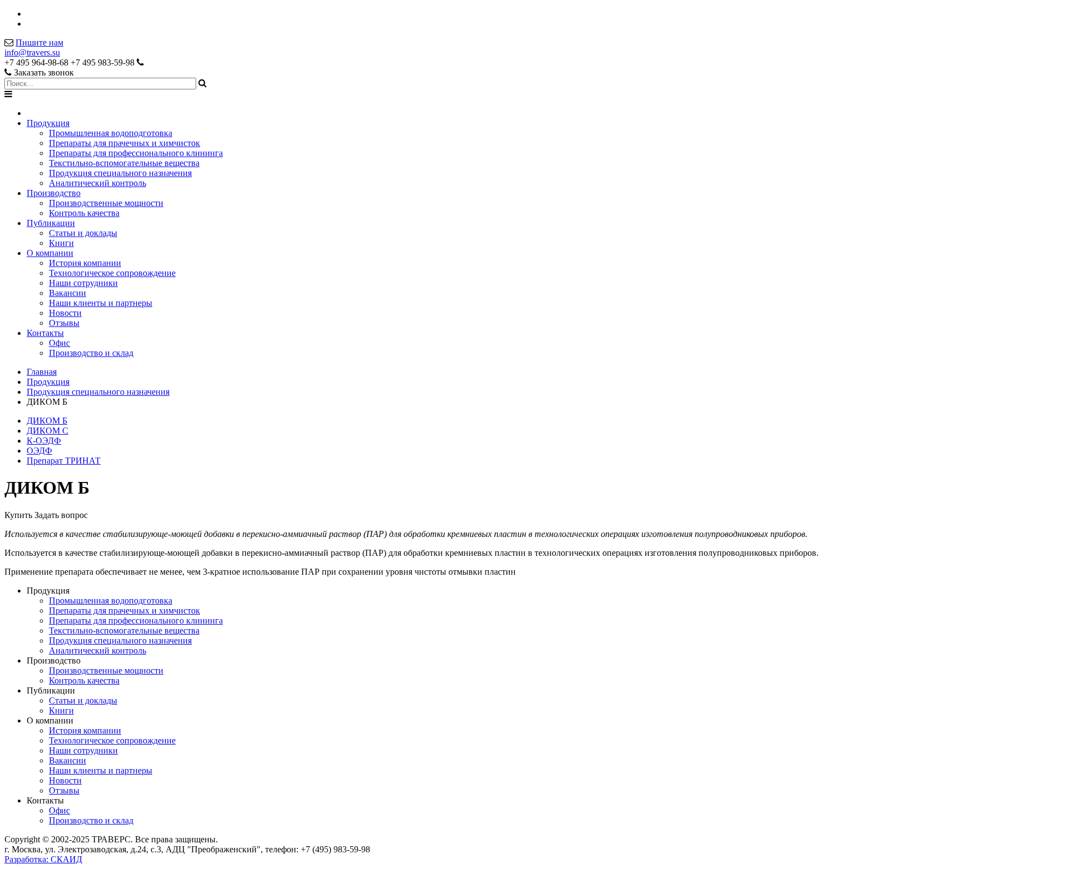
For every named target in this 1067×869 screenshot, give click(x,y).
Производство (54, 193)
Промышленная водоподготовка (110, 133)
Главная (42, 371)
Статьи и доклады (83, 233)
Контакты (45, 333)
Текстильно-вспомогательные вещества (124, 163)
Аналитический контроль (97, 183)
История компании (85, 263)
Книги (61, 243)
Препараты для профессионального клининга (136, 153)
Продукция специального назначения (120, 173)
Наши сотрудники (83, 283)
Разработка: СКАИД (43, 859)
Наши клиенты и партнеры (100, 303)
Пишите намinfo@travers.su (33, 47)
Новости (65, 313)
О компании (50, 253)
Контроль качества (84, 213)
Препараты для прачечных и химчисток (124, 143)
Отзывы (64, 323)
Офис (59, 343)
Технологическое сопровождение (112, 273)
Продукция (48, 123)
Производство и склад (91, 353)
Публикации (51, 223)
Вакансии (67, 293)
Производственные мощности (106, 203)
